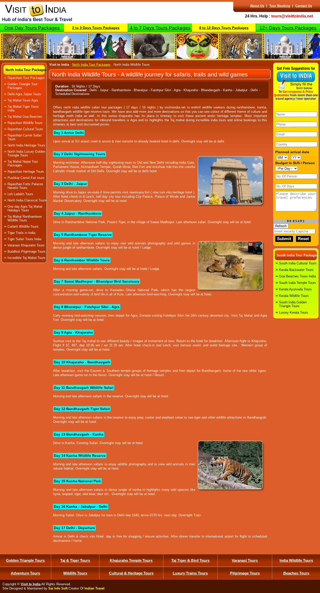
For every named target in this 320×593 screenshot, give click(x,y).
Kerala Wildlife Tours (294, 296)
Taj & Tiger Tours (75, 560)
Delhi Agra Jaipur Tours (24, 94)
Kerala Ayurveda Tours (295, 289)
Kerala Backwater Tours (296, 270)
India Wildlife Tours (296, 560)
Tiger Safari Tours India (24, 239)
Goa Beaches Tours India (297, 276)
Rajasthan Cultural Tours (25, 129)
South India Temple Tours (297, 283)
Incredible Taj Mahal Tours (27, 258)
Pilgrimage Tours (245, 573)
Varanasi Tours (245, 560)
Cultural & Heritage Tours (131, 573)
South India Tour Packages (297, 255)
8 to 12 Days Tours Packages (223, 28)
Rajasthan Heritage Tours (26, 171)
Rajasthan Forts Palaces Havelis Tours (25, 186)
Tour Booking (279, 6)
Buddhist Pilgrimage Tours (27, 251)
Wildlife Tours (75, 573)
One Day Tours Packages (32, 27)
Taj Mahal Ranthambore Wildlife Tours (25, 218)
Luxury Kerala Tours (293, 312)
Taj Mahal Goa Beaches (25, 116)
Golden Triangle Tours (25, 560)
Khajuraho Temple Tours (131, 560)
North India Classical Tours (27, 200)
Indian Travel (94, 588)
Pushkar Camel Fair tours (26, 178)
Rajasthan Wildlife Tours (25, 123)
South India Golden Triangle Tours (293, 304)
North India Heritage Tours (26, 145)
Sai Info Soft (58, 588)
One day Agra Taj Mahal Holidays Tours (25, 208)
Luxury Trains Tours (190, 573)
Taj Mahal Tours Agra (23, 100)
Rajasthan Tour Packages (26, 78)
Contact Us (303, 6)
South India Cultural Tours (297, 263)
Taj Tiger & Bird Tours (190, 560)
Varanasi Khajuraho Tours (26, 245)
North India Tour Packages (26, 70)
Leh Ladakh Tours (20, 194)
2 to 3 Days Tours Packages (96, 28)
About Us (257, 6)
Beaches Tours (296, 573)
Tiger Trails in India (21, 233)
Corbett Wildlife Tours (23, 226)
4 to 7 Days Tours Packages (160, 27)
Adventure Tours (25, 573)
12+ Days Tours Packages (288, 27)
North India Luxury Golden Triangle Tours (26, 153)
